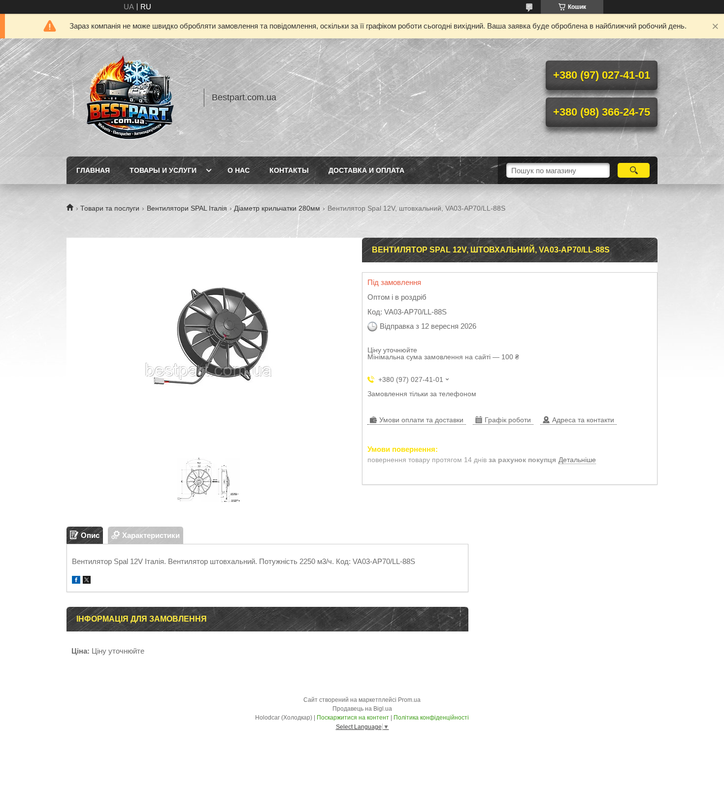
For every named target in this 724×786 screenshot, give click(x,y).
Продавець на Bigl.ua (362, 708)
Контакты (289, 170)
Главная (93, 170)
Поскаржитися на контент (353, 717)
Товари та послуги (109, 208)
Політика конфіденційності (431, 717)
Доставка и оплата (366, 170)
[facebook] (76, 581)
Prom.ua (409, 699)
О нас (239, 170)
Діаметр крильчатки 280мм (277, 208)
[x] (87, 581)
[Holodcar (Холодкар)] (130, 97)
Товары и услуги (163, 170)
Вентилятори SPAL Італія (187, 208)
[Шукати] (634, 170)
